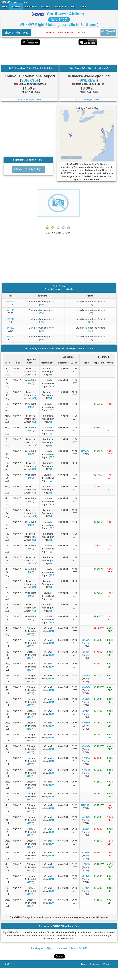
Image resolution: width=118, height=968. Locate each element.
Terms (85, 964)
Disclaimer (96, 964)
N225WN (86, 640)
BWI (42, 304)
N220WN (86, 829)
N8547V (85, 451)
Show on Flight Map (16, 32)
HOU (51, 631)
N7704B (86, 770)
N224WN (86, 876)
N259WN (86, 652)
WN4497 (83, 948)
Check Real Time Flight (28, 169)
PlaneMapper (37, 948)
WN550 (10, 336)
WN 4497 (59, 19)
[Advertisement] (59, 55)
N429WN (86, 817)
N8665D (86, 722)
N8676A (86, 675)
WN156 (10, 310)
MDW (30, 634)
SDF (90, 304)
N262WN (86, 746)
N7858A (85, 805)
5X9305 (10, 301)
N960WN (86, 699)
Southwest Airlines (65, 13)
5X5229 (10, 328)
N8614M (86, 852)
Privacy (108, 964)
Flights (50, 948)
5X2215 (10, 319)
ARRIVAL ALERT (108, 31)
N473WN (86, 888)
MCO (30, 383)
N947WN (86, 687)
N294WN (86, 711)
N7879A (86, 758)
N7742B (86, 864)
